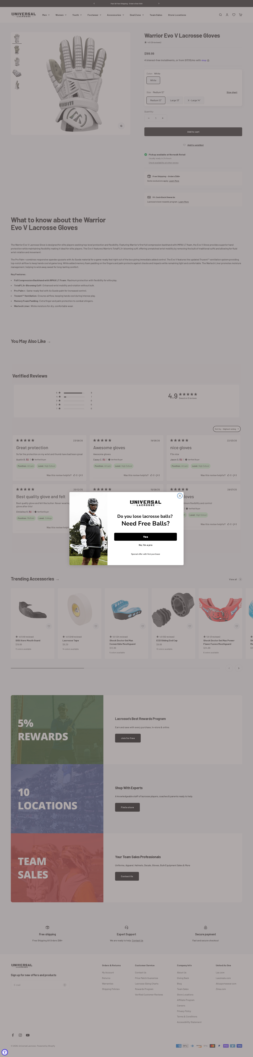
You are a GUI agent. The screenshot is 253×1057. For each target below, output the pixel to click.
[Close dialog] (179, 495)
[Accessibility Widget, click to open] (4, 1052)
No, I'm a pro (145, 545)
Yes (145, 537)
